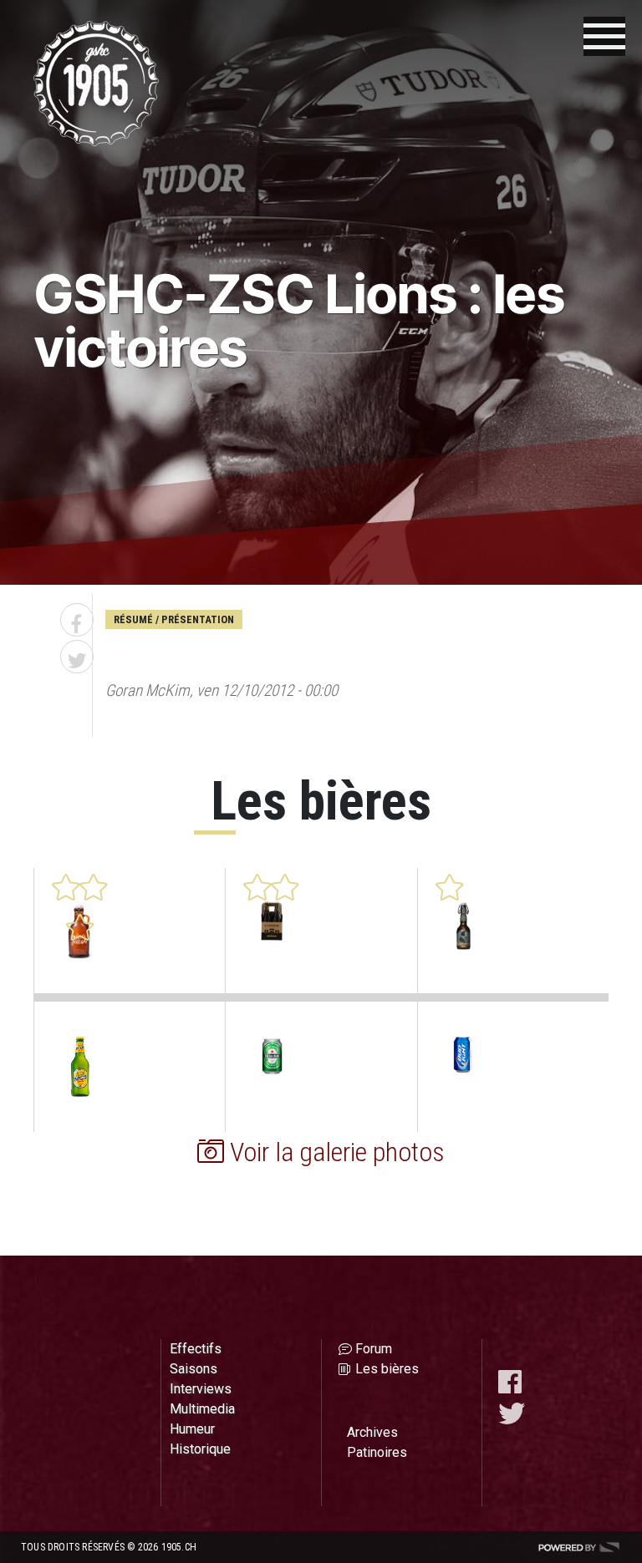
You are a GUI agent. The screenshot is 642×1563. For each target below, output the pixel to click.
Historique (200, 1449)
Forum (373, 1349)
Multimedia (202, 1409)
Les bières (387, 1369)
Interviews (201, 1389)
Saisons (193, 1369)
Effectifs (196, 1349)
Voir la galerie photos (334, 1152)
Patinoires (377, 1452)
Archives (372, 1432)
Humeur (192, 1429)
